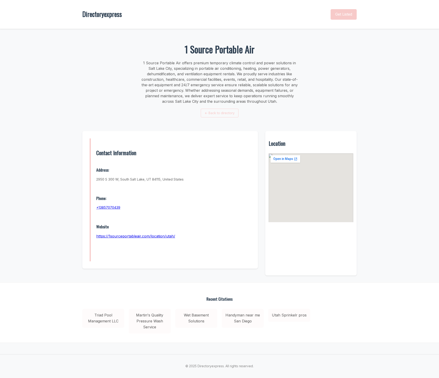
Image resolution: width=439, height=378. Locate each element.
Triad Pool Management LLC (103, 318)
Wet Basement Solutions (196, 318)
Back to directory (220, 113)
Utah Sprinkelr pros (289, 315)
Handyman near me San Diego (242, 318)
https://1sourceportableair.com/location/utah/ (135, 236)
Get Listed (343, 14)
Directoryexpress (102, 14)
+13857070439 (108, 207)
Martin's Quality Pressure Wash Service (149, 321)
